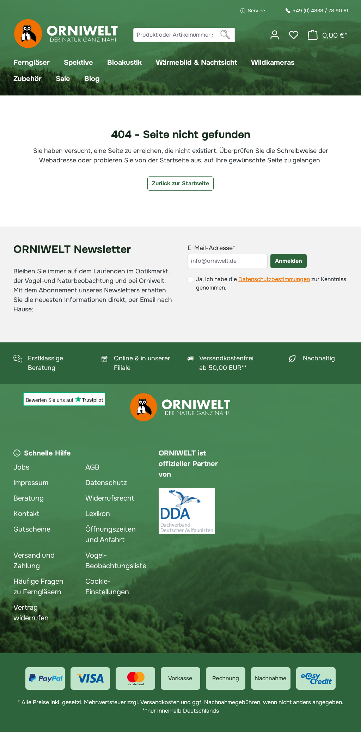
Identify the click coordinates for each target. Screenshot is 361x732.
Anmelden (288, 261)
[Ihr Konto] (274, 35)
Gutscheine (31, 529)
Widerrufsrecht (109, 498)
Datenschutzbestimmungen (274, 279)
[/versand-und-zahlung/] (45, 678)
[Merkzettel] (293, 35)
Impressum (30, 482)
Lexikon (97, 513)
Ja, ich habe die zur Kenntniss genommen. (271, 283)
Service (256, 10)
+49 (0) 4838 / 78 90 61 (320, 10)
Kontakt (26, 513)
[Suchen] (225, 35)
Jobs (21, 467)
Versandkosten (159, 702)
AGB (92, 467)
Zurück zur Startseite (180, 183)
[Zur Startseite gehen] (66, 33)
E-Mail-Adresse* (211, 248)
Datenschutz (106, 482)
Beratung (28, 498)
